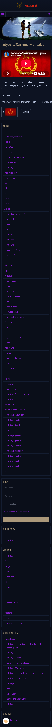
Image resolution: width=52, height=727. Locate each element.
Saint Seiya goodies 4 (13, 450)
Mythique (8, 275)
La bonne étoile (10, 368)
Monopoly (8, 471)
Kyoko (7, 332)
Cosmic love (9, 291)
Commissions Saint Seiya (15, 698)
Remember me (13, 504)
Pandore (7, 342)
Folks (6, 617)
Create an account (10, 512)
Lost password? (25, 512)
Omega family (10, 280)
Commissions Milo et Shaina (16, 662)
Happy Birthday (10, 306)
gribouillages (9, 638)
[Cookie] (6, 721)
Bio (5, 131)
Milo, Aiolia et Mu (11, 172)
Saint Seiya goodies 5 (13, 456)
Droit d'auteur (10, 147)
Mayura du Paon (11, 255)
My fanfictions (10, 719)
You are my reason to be (14, 296)
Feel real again (10, 327)
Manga (7, 566)
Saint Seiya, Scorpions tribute (17, 394)
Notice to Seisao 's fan (14, 157)
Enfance (7, 561)
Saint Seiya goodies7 (13, 466)
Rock (6, 597)
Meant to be (9, 322)
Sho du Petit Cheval (12, 250)
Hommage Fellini (11, 389)
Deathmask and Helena (14, 316)
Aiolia (6, 198)
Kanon (7, 224)
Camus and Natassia (13, 358)
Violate (7, 378)
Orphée (7, 270)
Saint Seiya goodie (12, 419)
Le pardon (8, 363)
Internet (7, 535)
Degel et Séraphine (12, 337)
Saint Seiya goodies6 (13, 461)
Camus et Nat (10, 688)
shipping (8, 152)
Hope (6, 301)
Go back (26, 111)
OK (26, 519)
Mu (5, 193)
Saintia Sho (9, 234)
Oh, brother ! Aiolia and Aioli (15, 213)
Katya (6, 260)
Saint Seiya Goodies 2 (13, 445)
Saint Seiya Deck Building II (15, 425)
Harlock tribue (10, 383)
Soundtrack (9, 576)
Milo (6, 188)
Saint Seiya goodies (12, 440)
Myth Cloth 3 (9, 404)
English (7, 587)
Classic (7, 571)
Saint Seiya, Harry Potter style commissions (23, 673)
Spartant (8, 353)
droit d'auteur (10, 141)
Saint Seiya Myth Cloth (14, 414)
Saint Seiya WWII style (14, 667)
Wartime (8, 612)
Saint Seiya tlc (10, 652)
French (7, 581)
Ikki (5, 183)
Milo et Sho (9, 265)
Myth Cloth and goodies (14, 409)
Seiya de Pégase (11, 177)
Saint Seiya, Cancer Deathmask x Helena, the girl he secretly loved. (25, 646)
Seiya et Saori (10, 693)
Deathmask (9, 219)
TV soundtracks (11, 602)
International (9, 592)
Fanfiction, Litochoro (13, 622)
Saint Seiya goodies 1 (13, 435)
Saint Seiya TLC (11, 683)
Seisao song (9, 286)
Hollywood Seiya (11, 311)
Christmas (9, 607)
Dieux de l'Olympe (11, 162)
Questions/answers (13, 136)
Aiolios (7, 208)
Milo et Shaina (10, 347)
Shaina (7, 229)
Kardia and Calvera (12, 373)
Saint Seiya (9, 167)
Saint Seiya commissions (15, 657)
